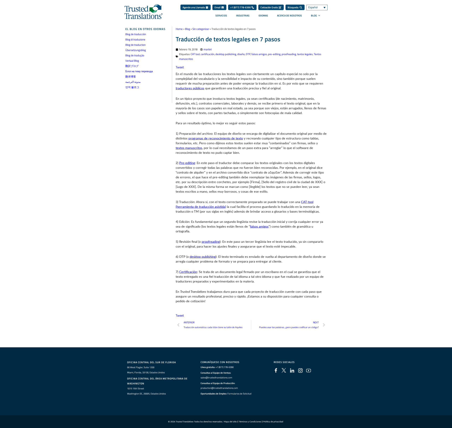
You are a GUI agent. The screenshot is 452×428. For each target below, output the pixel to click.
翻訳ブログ (132, 66)
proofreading (289, 54)
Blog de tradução (134, 55)
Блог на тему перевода (139, 71)
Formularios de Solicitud (239, 393)
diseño (241, 54)
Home (179, 29)
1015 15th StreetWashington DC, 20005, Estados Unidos (146, 391)
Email (218, 7)
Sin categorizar (200, 29)
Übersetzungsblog (135, 50)
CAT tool (195, 54)
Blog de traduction (135, 45)
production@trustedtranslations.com (219, 388)
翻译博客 (130, 77)
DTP (248, 54)
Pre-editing (187, 163)
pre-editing (274, 54)
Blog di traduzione (135, 39)
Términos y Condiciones (250, 422)
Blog (187, 29)
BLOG (314, 15)
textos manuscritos (189, 148)
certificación (207, 54)
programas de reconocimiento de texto (215, 138)
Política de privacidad (273, 422)
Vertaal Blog (132, 61)
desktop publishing (225, 54)
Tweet (180, 67)
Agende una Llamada (194, 7)
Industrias (242, 15)
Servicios (221, 15)
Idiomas (263, 15)
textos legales (305, 54)
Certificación (188, 272)
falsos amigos (259, 54)
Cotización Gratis (269, 7)
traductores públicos (190, 88)
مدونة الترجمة (133, 82)
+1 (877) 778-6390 (240, 7)
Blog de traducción (135, 34)
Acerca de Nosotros (289, 15)
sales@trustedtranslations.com (216, 377)
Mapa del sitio (230, 422)
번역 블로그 (132, 87)
